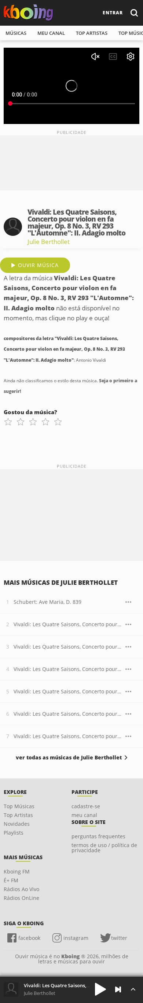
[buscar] (134, 12)
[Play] (100, 989)
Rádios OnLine (21, 897)
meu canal (51, 33)
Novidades (17, 823)
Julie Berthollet (48, 241)
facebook (29, 937)
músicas (16, 33)
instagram (75, 937)
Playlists (13, 832)
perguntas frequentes (98, 836)
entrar (113, 13)
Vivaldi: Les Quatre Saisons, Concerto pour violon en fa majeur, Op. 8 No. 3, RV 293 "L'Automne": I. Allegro (68, 624)
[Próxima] (118, 989)
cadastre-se (86, 806)
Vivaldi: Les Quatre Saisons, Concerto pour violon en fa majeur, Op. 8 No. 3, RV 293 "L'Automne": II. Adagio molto (68, 646)
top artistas (91, 33)
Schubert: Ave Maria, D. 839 (47, 601)
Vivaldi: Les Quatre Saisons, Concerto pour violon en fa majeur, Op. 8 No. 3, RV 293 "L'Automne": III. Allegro (68, 668)
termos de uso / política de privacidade (104, 848)
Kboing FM (17, 871)
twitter (119, 937)
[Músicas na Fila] (132, 989)
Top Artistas (18, 814)
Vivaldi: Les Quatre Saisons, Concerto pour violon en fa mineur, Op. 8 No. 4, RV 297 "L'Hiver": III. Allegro (68, 736)
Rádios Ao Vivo (21, 889)
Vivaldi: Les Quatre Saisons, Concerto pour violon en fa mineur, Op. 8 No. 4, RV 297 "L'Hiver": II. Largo (68, 713)
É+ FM (11, 880)
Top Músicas (19, 806)
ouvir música (38, 265)
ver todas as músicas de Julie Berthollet (69, 757)
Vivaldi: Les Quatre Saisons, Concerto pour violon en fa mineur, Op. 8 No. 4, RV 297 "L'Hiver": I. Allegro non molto (68, 691)
